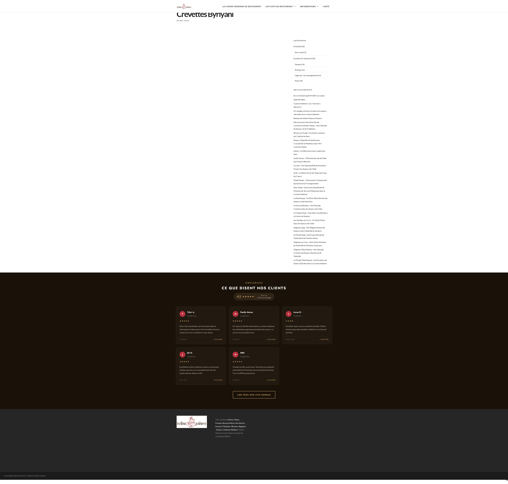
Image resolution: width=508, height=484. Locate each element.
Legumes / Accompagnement (306, 75)
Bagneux (242, 426)
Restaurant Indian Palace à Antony (308, 118)
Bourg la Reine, (229, 423)
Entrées (298, 70)
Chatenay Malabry (230, 430)
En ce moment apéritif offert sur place (309, 95)
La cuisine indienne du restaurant (242, 6)
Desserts (298, 64)
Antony (230, 419)
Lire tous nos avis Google (254, 394)
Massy (236, 419)
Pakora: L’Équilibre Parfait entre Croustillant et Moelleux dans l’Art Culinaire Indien (308, 143)
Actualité (297, 46)
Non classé (299, 52)
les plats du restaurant (303, 58)
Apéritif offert (299, 99)
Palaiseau (226, 426)
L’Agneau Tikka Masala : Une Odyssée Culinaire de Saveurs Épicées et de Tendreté (309, 252)
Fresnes (218, 423)
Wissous (234, 426)
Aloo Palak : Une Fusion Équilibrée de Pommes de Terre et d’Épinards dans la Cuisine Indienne (309, 190)
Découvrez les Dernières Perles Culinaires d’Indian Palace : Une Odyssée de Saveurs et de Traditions (310, 125)
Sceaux (219, 430)
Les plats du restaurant (279, 6)
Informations (308, 6)
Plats (297, 81)
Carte (326, 6)
